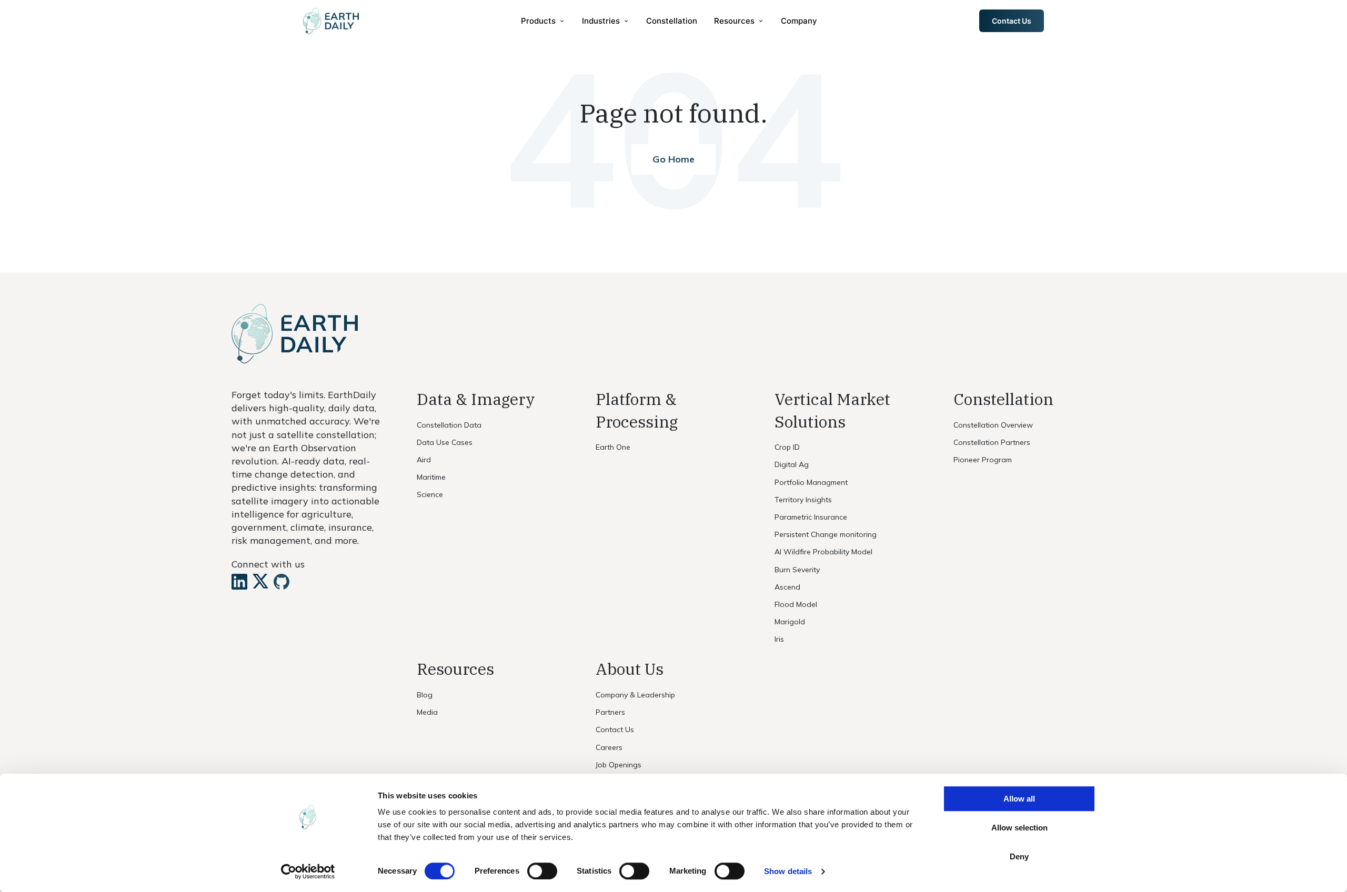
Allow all (1019, 798)
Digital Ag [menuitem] (792, 464)
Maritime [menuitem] (431, 477)
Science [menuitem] (430, 494)
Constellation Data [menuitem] (449, 425)
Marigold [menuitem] (790, 621)
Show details (788, 871)
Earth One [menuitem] (613, 447)
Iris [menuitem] (779, 639)
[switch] (542, 871)
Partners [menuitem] (610, 712)
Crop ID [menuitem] (787, 447)
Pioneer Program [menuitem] (982, 459)
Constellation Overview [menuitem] (993, 425)
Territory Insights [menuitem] (803, 499)
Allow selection (1019, 827)
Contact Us (1011, 20)
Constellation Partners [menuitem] (991, 442)
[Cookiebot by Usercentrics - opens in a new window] (308, 871)
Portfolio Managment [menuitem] (811, 482)
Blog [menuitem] (425, 695)
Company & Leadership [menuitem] (635, 695)
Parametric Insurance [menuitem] (811, 517)
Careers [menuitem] (609, 747)
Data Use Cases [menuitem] (445, 442)
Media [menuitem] (427, 712)
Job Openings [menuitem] (618, 764)
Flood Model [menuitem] (796, 604)
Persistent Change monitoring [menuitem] (826, 534)
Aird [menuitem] (424, 459)
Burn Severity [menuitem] (797, 569)
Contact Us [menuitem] (615, 729)
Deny (1019, 856)
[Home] (331, 21)
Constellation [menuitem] (671, 21)
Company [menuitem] (799, 21)
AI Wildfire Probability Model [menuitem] (823, 551)
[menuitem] (543, 21)
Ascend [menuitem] (787, 587)
